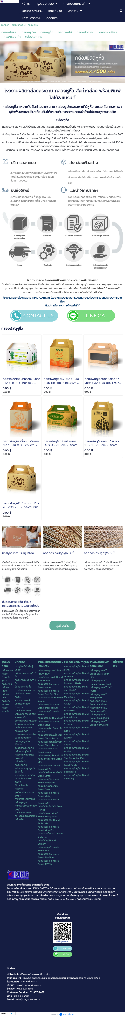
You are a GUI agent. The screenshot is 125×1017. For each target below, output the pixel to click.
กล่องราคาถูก (55, 895)
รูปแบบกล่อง (18, 25)
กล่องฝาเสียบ (108, 32)
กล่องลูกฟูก (81, 284)
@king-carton (21, 996)
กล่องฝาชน (8, 32)
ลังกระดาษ (68, 284)
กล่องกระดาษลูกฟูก (100, 284)
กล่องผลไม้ (65, 32)
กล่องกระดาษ (29, 284)
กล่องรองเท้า (12, 36)
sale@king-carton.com (28, 999)
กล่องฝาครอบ (85, 32)
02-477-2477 (37, 992)
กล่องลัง (56, 284)
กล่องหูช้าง (28, 32)
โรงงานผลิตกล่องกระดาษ (19, 888)
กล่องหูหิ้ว (46, 32)
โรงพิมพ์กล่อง (88, 280)
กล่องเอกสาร (33, 36)
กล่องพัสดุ (73, 288)
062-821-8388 (25, 988)
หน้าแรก (5, 25)
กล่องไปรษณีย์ (99, 288)
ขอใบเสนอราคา (62, 918)
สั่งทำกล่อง (44, 284)
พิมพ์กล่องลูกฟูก (23, 288)
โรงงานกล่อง (35, 280)
